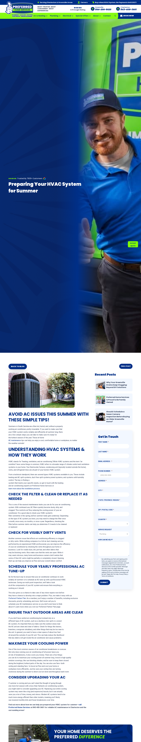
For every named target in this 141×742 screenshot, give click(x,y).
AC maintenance (14, 440)
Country (102, 519)
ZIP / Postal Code (105, 510)
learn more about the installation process (24, 489)
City (100, 490)
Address (101, 481)
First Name (102, 442)
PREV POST (126, 366)
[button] (115, 16)
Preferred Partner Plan (17, 598)
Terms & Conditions (108, 576)
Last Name (102, 452)
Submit (104, 582)
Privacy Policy (123, 574)
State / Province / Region (108, 500)
